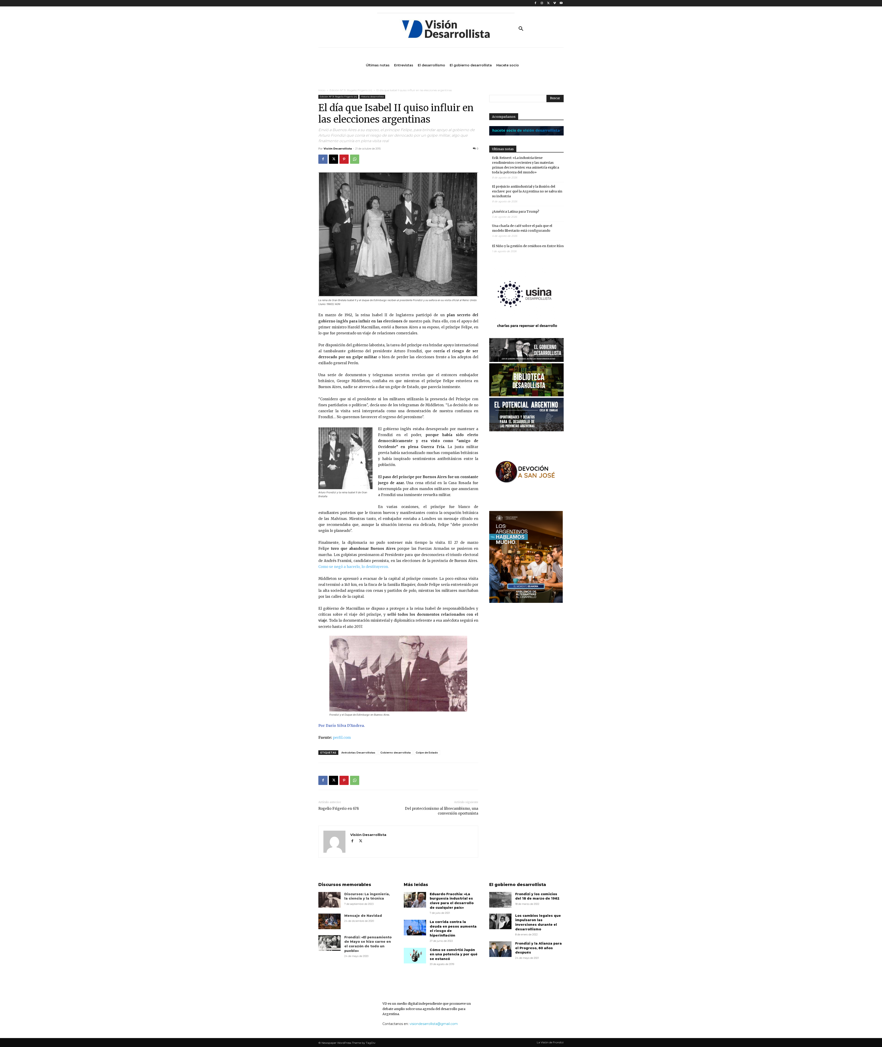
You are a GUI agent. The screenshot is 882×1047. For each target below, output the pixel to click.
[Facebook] (535, 3)
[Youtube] (561, 3)
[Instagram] (542, 3)
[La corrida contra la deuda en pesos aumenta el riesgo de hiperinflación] (415, 927)
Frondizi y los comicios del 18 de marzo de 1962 (537, 896)
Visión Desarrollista (338, 148)
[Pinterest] (344, 159)
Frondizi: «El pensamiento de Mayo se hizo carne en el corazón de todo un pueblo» (368, 944)
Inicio (321, 90)
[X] (548, 3)
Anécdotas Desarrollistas (358, 752)
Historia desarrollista (372, 96)
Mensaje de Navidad (363, 916)
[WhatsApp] (354, 159)
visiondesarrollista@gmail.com (434, 1024)
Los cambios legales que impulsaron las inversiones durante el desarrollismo (538, 922)
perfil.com (342, 737)
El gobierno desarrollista (517, 884)
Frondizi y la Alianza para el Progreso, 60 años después (538, 947)
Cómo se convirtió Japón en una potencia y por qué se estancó (454, 954)
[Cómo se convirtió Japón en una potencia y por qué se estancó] (415, 955)
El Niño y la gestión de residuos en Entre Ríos (528, 246)
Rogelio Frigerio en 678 (338, 808)
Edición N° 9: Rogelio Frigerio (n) (351, 90)
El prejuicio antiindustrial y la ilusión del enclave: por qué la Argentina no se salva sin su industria (527, 191)
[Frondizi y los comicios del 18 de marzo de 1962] (500, 900)
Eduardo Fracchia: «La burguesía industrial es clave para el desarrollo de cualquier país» (452, 901)
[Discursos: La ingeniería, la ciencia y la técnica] (329, 900)
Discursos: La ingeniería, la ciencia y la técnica (367, 896)
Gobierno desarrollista (395, 752)
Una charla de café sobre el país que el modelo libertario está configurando (522, 228)
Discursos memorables (344, 884)
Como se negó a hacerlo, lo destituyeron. (353, 566)
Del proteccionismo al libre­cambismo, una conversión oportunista (441, 811)
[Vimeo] (554, 3)
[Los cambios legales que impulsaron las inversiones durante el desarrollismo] (500, 921)
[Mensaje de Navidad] (329, 921)
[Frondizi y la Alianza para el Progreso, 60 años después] (500, 949)
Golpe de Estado (427, 752)
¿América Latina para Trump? (515, 211)
